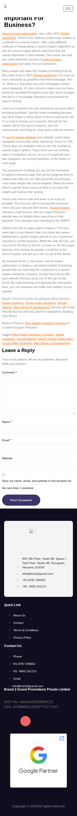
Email (6, 440)
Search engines (60, 207)
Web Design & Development (32, 307)
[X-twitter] (58, 721)
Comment (9, 372)
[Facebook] (9, 721)
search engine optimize (21, 137)
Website (7, 458)
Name (7, 422)
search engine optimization (55, 339)
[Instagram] (25, 721)
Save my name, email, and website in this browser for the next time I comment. (36, 484)
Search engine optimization (19, 33)
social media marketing (17, 343)
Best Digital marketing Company (46, 323)
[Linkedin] (42, 721)
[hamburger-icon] (68, 9)
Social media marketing (40, 303)
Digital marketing (45, 75)
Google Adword (27, 339)
